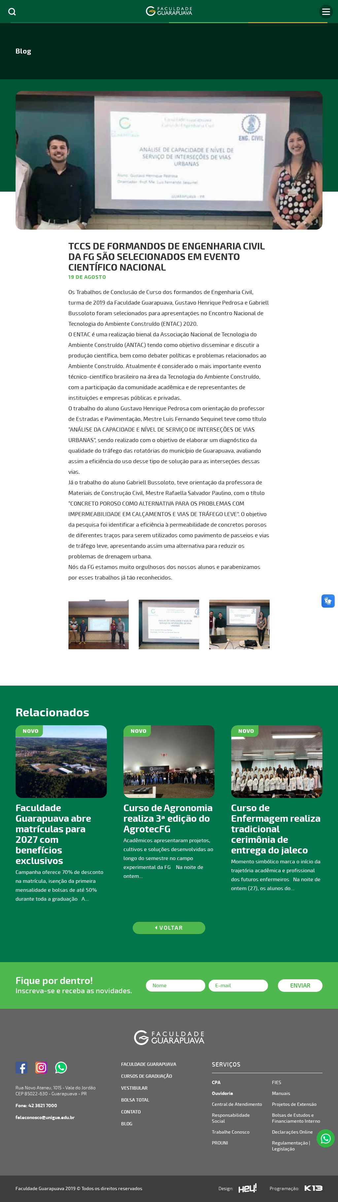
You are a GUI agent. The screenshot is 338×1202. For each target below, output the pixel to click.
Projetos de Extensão (294, 1104)
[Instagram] (41, 1068)
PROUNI (220, 1143)
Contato (131, 1112)
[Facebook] (21, 1067)
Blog (126, 1124)
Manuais (281, 1093)
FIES (276, 1082)
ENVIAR (300, 985)
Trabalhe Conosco (231, 1132)
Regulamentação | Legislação (291, 1146)
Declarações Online (292, 1132)
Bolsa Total (135, 1100)
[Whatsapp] (61, 1067)
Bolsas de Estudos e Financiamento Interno (296, 1118)
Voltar (170, 927)
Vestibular (134, 1088)
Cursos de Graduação (146, 1076)
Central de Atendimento (237, 1104)
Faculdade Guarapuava (148, 1064)
